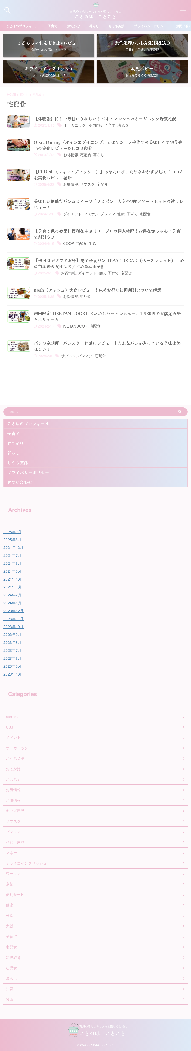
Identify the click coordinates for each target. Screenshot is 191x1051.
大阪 (9, 926)
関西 (9, 999)
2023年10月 (13, 626)
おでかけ (73, 26)
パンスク (85, 355)
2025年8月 (12, 539)
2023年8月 (12, 642)
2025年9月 (12, 531)
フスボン (91, 213)
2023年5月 (12, 666)
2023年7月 (12, 650)
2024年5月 (12, 571)
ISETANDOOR (75, 326)
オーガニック (74, 125)
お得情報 (95, 125)
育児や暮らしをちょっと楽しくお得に (103, 1026)
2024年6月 (12, 563)
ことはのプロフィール (22, 26)
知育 (9, 988)
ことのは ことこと (95, 16)
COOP (68, 243)
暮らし (94, 26)
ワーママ (13, 873)
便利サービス (17, 894)
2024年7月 (12, 555)
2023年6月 (12, 658)
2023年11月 (13, 618)
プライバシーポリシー (150, 26)
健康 (121, 213)
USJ (9, 727)
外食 (9, 915)
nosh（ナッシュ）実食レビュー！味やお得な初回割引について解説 (97, 290)
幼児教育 (13, 957)
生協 (92, 243)
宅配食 (85, 154)
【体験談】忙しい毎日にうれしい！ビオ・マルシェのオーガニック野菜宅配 (105, 118)
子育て (53, 26)
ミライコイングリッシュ (26, 863)
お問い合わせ (19, 482)
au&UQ (12, 717)
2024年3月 (12, 587)
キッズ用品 (15, 810)
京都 (9, 884)
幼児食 (123, 125)
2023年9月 (12, 634)
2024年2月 (12, 595)
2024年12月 (13, 547)
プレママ (107, 213)
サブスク (87, 184)
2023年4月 (12, 674)
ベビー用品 (15, 842)
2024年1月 (12, 602)
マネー (11, 852)
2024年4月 (12, 579)
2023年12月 (13, 610)
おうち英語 (116, 26)
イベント (13, 737)
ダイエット (72, 213)
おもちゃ (13, 779)
